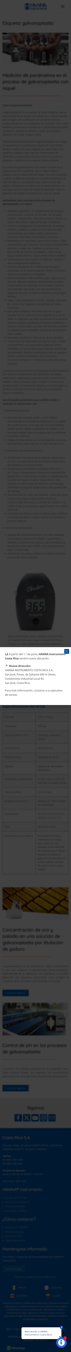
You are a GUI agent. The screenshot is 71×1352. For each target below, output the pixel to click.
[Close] (66, 651)
